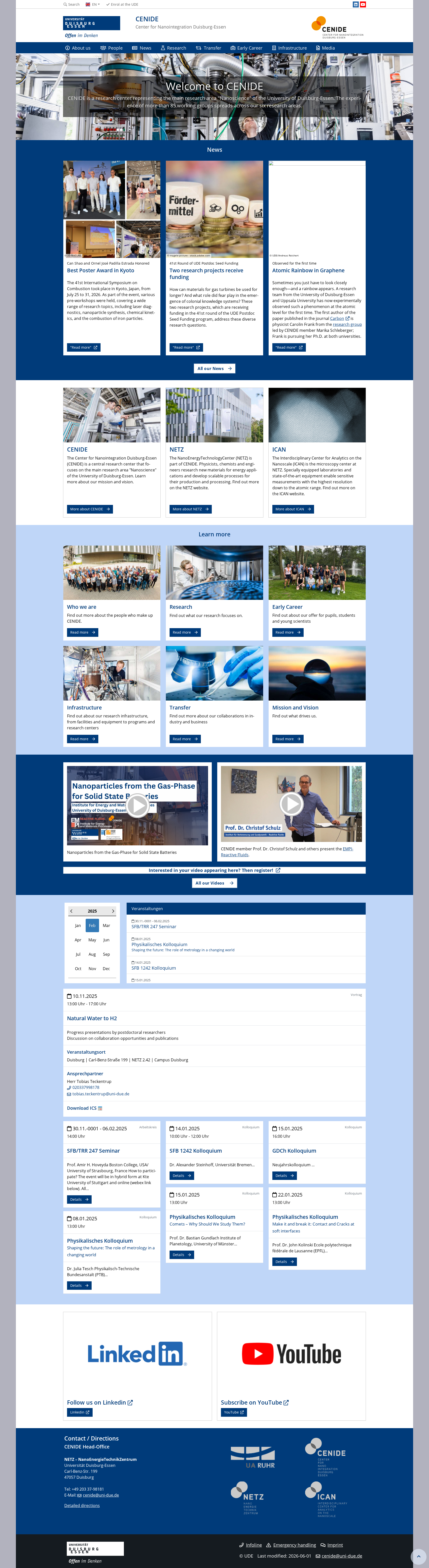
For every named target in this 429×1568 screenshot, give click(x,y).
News (145, 48)
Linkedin (77, 1412)
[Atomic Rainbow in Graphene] (317, 209)
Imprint (335, 1545)
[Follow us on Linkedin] (137, 1353)
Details (76, 1199)
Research (176, 48)
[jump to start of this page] (419, 1557)
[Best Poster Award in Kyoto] (111, 209)
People (115, 48)
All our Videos (210, 883)
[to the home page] (91, 27)
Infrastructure (292, 48)
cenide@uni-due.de (101, 1495)
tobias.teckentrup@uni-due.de (100, 1094)
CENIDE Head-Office (86, 1446)
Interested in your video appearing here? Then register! (211, 870)
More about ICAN (290, 509)
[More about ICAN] (317, 415)
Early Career (249, 48)
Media (328, 48)
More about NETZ (187, 509)
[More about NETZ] (214, 415)
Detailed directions (82, 1505)
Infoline (254, 1545)
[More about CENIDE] (111, 415)
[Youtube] (363, 4)
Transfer (212, 48)
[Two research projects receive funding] (214, 209)
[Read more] (111, 572)
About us (81, 48)
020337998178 (85, 1087)
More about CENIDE (86, 509)
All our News (210, 368)
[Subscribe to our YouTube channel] (291, 1353)
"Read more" (81, 347)
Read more (79, 632)
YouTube (231, 1412)
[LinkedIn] (356, 4)
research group (347, 324)
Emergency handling (294, 1545)
